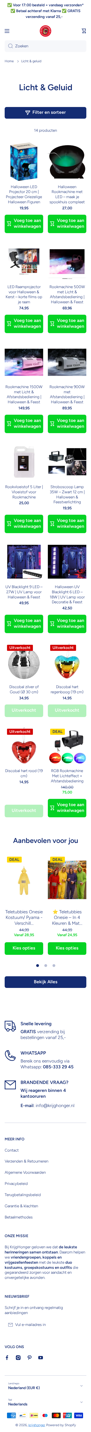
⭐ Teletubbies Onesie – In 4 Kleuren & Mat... (67, 917)
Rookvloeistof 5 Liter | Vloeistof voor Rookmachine (24, 491)
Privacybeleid (16, 1183)
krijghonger (36, 1425)
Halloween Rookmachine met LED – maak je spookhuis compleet (67, 194)
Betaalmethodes (19, 1217)
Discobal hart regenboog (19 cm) (67, 689)
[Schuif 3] (53, 965)
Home (9, 61)
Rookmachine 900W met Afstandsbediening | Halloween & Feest (67, 394)
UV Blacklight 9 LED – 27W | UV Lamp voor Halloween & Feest (23, 591)
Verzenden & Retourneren (26, 1161)
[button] (84, 31)
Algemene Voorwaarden (25, 1172)
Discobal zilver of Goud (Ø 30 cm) (24, 689)
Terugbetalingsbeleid (23, 1194)
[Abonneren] (80, 1325)
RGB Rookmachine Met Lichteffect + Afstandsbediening (67, 775)
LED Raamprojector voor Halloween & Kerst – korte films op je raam (24, 294)
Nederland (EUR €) (24, 1388)
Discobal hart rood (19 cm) (24, 773)
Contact (12, 1150)
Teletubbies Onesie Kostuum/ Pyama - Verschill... (24, 917)
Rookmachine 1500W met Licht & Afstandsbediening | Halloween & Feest (23, 394)
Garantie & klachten (21, 1206)
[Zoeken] (9, 46)
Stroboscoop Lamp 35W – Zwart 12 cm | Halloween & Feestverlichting (67, 494)
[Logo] (45, 31)
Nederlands (17, 1404)
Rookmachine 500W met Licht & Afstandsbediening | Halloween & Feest (67, 294)
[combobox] (45, 46)
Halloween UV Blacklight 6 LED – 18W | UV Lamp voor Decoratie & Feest (67, 594)
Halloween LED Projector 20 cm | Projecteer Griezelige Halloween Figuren (24, 194)
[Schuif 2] (45, 965)
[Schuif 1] (37, 965)
